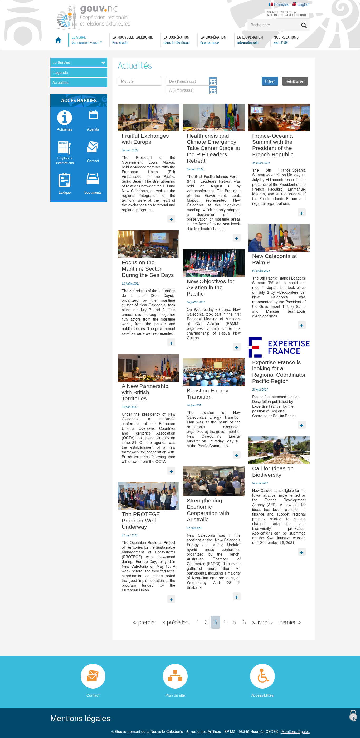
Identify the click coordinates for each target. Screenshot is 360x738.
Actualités (60, 82)
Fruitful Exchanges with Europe (145, 139)
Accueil (58, 42)
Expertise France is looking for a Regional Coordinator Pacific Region (279, 371)
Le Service (61, 62)
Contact (92, 695)
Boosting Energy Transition (207, 393)
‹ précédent (176, 622)
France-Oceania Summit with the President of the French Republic (273, 145)
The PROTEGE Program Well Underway (141, 520)
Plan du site (175, 695)
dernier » (290, 622)
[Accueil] (93, 16)
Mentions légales (295, 731)
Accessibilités (262, 695)
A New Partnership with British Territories (145, 392)
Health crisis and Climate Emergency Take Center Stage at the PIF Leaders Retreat (213, 148)
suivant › (262, 622)
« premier (145, 622)
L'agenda (60, 72)
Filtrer (270, 81)
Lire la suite (171, 217)
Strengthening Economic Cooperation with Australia (208, 509)
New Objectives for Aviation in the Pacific (210, 287)
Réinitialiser (295, 81)
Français (281, 4)
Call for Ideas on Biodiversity (273, 471)
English (304, 4)
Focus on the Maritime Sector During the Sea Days (148, 268)
